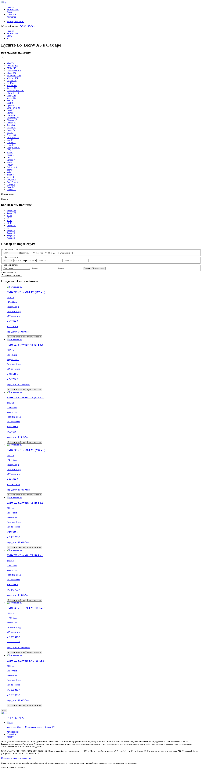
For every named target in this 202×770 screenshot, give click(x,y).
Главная (10, 7)
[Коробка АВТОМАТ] (42, 253)
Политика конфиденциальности (16, 758)
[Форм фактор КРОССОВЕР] (29, 260)
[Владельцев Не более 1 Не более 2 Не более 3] (66, 253)
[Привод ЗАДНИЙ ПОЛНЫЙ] (53, 253)
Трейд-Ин (11, 14)
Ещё (4, 710)
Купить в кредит (34, 337)
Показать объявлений (94, 268)
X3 (8, 38)
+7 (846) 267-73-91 (27, 26)
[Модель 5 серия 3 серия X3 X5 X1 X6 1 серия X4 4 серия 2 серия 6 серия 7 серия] (8, 260)
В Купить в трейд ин (16, 337)
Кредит (10, 12)
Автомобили (13, 9)
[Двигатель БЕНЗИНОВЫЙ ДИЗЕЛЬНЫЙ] (27, 253)
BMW (9, 36)
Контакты (11, 17)
